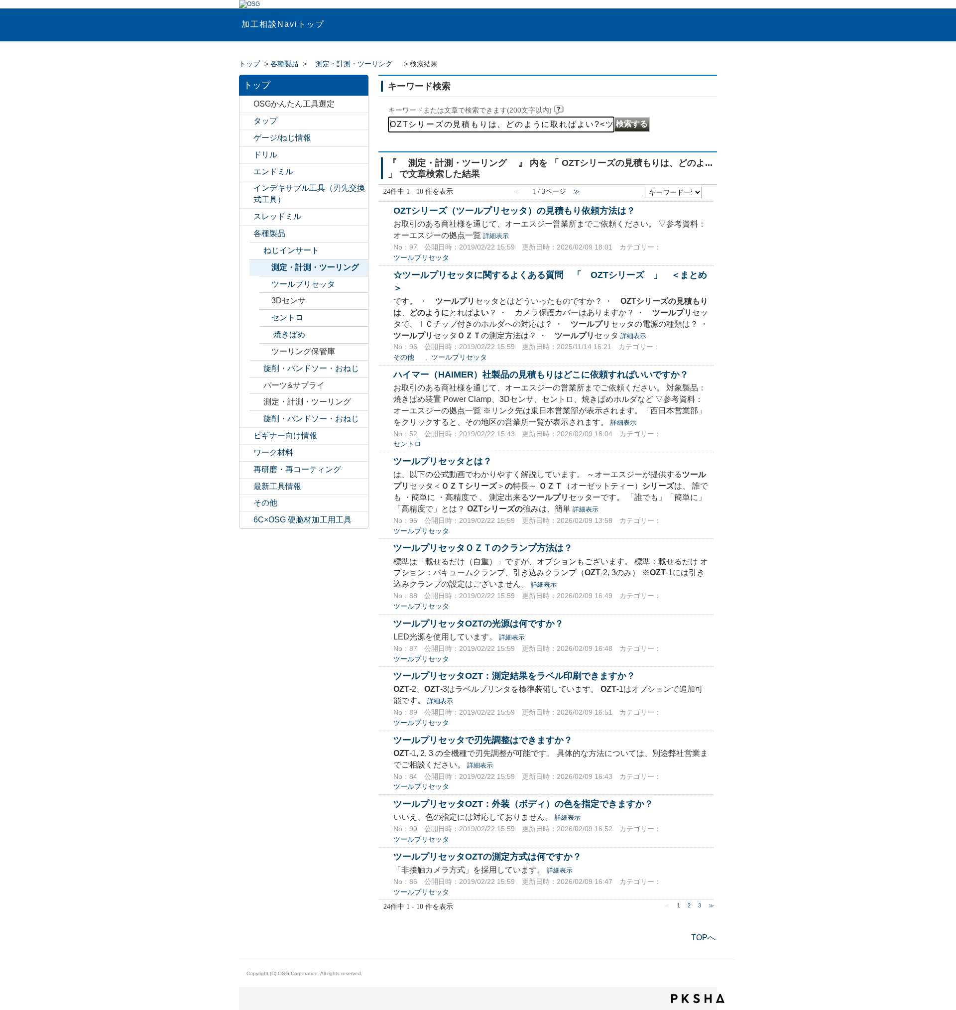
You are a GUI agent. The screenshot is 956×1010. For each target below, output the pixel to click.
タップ (265, 121)
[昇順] (709, 189)
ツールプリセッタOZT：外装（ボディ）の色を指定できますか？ (523, 803)
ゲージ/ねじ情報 (282, 137)
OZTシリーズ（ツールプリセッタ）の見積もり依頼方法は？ (514, 210)
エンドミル (273, 171)
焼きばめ (289, 334)
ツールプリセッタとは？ (442, 461)
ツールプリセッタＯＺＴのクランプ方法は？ (483, 547)
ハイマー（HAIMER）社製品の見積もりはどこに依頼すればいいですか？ (541, 374)
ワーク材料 (273, 452)
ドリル (265, 154)
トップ (249, 64)
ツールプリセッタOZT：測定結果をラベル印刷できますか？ (514, 675)
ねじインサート (291, 250)
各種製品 (284, 64)
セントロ (287, 317)
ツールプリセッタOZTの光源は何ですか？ (478, 623)
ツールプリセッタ (303, 284)
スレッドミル (277, 216)
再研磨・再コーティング (297, 469)
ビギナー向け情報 (285, 435)
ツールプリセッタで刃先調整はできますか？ (483, 740)
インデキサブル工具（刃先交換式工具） (309, 194)
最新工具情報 (277, 486)
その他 (265, 503)
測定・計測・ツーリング (354, 64)
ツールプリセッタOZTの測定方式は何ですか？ (487, 856)
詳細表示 (496, 236)
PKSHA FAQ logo (697, 998)
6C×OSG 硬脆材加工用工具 (302, 519)
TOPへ (703, 937)
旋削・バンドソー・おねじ (311, 368)
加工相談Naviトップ (283, 24)
